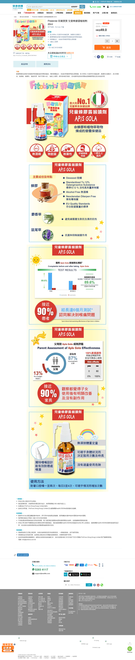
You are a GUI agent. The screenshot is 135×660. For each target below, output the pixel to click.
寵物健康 (61, 601)
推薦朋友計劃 (118, 1)
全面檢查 (20, 597)
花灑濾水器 (41, 606)
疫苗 (70, 598)
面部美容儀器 (62, 617)
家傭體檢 (20, 615)
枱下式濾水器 (41, 600)
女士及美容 (50, 613)
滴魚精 (49, 604)
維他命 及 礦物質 (51, 607)
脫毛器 (60, 622)
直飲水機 (40, 597)
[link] (22, 640)
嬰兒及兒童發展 (23, 555)
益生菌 (49, 600)
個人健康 (71, 601)
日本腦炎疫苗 (31, 611)
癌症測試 (20, 614)
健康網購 (53, 658)
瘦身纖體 (49, 615)
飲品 (60, 611)
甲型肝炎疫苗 (31, 603)
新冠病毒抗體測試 (22, 601)
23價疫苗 (30, 600)
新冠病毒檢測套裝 (22, 603)
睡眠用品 (61, 606)
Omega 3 (49, 606)
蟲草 (48, 601)
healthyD (46, 658)
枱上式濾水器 (41, 598)
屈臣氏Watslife (60, 10)
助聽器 (29, 623)
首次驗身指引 (72, 611)
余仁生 (52, 10)
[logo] (17, 10)
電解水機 (40, 609)
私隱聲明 (68, 656)
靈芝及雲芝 (50, 603)
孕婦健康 (49, 622)
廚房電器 (61, 600)
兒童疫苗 (30, 597)
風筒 (60, 620)
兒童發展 (20, 623)
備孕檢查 (20, 609)
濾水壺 (40, 603)
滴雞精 (49, 598)
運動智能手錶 (62, 629)
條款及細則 (60, 656)
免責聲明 (74, 656)
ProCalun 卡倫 (59, 27)
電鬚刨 (60, 619)
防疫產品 (61, 604)
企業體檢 (20, 625)
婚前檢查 (20, 607)
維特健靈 (69, 10)
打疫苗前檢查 (21, 600)
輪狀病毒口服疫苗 (32, 609)
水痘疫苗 (30, 607)
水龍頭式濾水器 (42, 601)
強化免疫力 (50, 610)
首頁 (19, 13)
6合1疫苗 (30, 606)
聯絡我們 (46, 656)
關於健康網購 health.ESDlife (25, 656)
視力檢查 (20, 618)
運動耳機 (61, 630)
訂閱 (89, 585)
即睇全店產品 (59, 56)
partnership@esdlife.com (86, 600)
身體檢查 (71, 597)
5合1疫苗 (30, 604)
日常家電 (61, 597)
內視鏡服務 (20, 612)
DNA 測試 (20, 617)
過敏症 (19, 611)
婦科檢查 (20, 598)
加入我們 (53, 656)
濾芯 (39, 607)
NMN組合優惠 (44, 10)
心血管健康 (50, 616)
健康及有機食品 (62, 609)
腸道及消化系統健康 (52, 612)
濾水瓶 (40, 604)
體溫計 (29, 620)
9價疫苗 (30, 598)
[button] (107, 47)
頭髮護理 (49, 621)
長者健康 (61, 603)
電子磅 (29, 622)
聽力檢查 (20, 620)
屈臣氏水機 (35, 10)
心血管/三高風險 (22, 606)
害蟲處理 (61, 607)
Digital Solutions (62, 658)
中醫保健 (20, 621)
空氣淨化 (61, 598)
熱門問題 (71, 613)
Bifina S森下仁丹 (79, 10)
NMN (48, 597)
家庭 (41, 658)
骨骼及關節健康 (51, 618)
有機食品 (71, 603)
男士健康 (20, 604)
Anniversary (34, 658)
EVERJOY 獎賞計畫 (106, 1)
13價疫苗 (30, 601)
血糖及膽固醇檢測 (32, 619)
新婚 (28, 658)
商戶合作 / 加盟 (38, 656)
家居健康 (71, 600)
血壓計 (29, 617)
